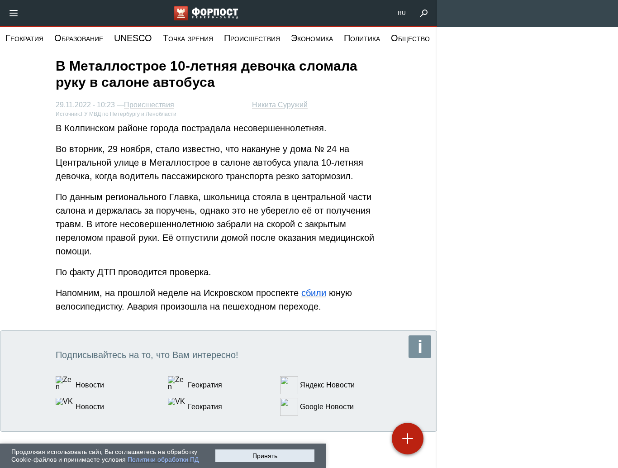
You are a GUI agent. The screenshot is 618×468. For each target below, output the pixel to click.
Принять (264, 455)
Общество (410, 38)
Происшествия (252, 38)
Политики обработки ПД (163, 459)
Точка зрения (188, 38)
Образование (78, 38)
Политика (362, 38)
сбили (313, 293)
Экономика (312, 38)
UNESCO (133, 38)
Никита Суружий (280, 105)
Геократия (24, 38)
